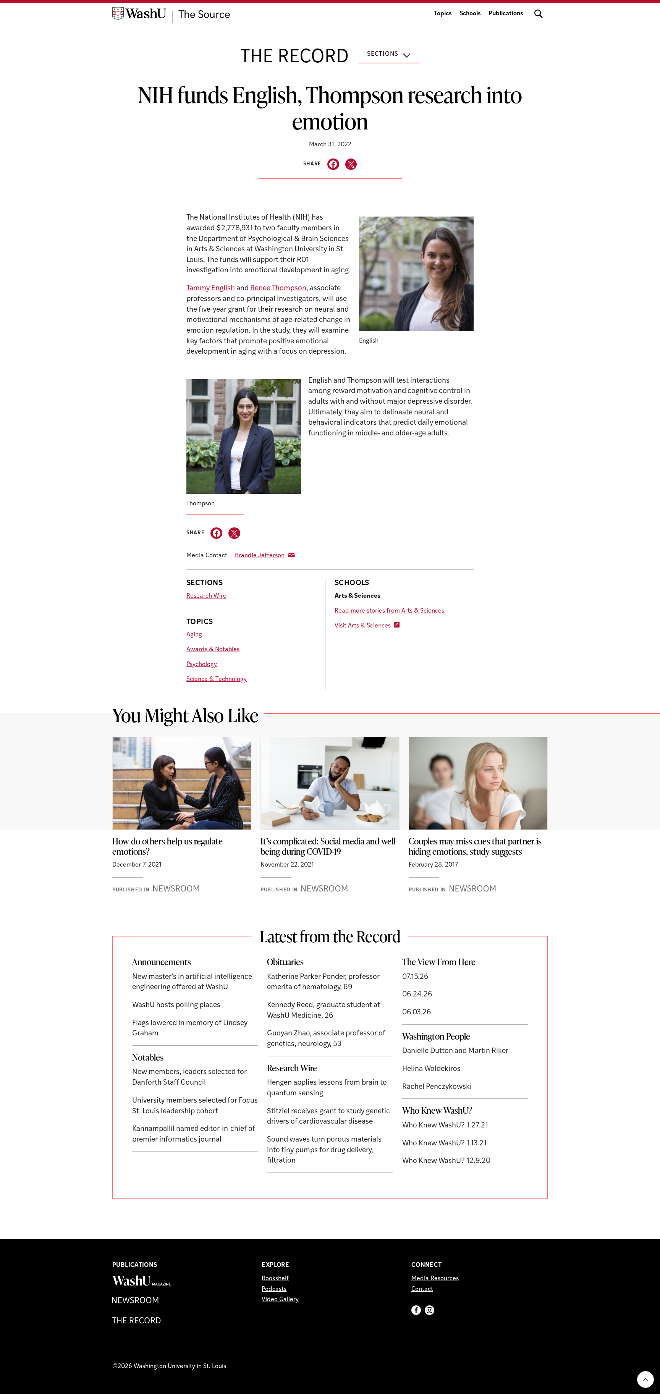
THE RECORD (294, 58)
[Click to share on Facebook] (333, 164)
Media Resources (435, 1279)
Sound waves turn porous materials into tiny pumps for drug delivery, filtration (324, 1150)
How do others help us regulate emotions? (167, 846)
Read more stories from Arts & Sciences (389, 611)
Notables (147, 1057)
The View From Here (439, 962)
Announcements (161, 962)
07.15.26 (415, 977)
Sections (382, 54)
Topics (443, 14)
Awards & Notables (212, 650)
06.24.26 (417, 994)
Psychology (201, 664)
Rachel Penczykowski (437, 1087)
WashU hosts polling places (176, 1005)
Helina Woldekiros (431, 1069)
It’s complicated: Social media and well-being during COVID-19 (329, 846)
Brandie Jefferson (260, 556)
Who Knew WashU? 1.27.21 (445, 1125)
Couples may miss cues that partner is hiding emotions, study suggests (475, 846)
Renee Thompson (278, 288)
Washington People (436, 1036)
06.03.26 (416, 1012)
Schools (470, 14)
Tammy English (210, 288)
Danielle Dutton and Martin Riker (455, 1051)
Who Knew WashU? (437, 1110)
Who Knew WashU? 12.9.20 (446, 1161)
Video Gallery (280, 1300)
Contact (422, 1289)
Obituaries (285, 962)
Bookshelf (275, 1279)
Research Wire (206, 596)
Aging (194, 635)
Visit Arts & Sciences (363, 626)
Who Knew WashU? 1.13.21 (444, 1143)
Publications (506, 14)
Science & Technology (216, 679)
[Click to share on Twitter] (351, 164)
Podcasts (274, 1289)
